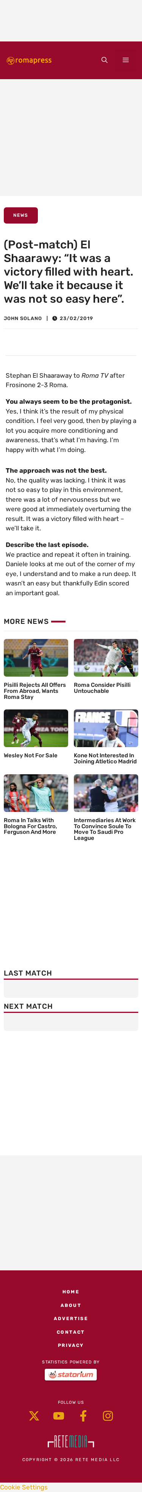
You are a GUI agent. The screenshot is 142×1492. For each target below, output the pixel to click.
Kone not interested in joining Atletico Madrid (105, 758)
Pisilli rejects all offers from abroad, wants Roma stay (35, 691)
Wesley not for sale (31, 755)
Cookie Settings (24, 1487)
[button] (104, 60)
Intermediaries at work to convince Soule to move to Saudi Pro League (105, 829)
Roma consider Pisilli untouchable (102, 688)
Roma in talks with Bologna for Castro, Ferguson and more (30, 826)
